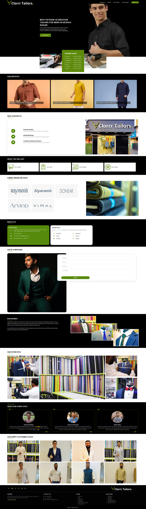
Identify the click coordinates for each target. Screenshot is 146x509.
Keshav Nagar (125, 2)
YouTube (58, 238)
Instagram (78, 233)
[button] (45, 35)
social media (59, 230)
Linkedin (77, 238)
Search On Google (12, 499)
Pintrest (77, 236)
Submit (75, 277)
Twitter (57, 236)
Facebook (58, 233)
